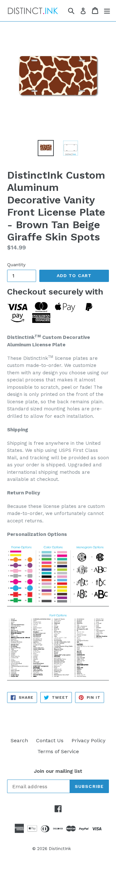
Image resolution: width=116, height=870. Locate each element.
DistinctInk (60, 848)
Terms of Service (58, 751)
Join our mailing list (58, 771)
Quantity (16, 264)
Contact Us (49, 740)
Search (19, 740)
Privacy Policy (88, 740)
